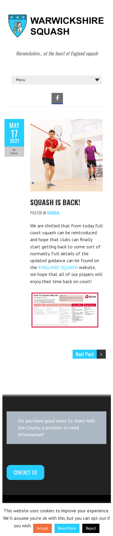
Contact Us (25, 472)
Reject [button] (91, 528)
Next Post (85, 354)
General (53, 213)
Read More (67, 528)
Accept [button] (42, 528)
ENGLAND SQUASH (58, 267)
